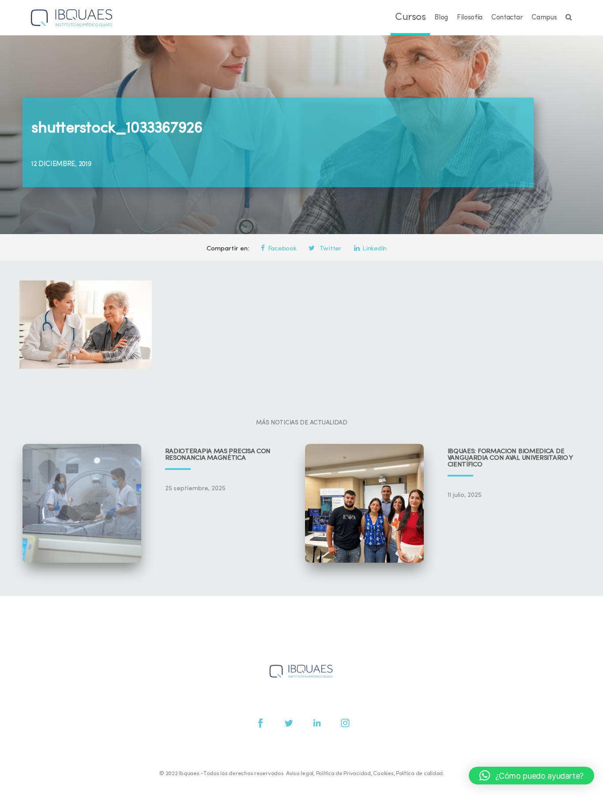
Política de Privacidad (343, 773)
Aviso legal (299, 773)
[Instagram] (345, 723)
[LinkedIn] (317, 723)
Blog (441, 17)
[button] (531, 775)
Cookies (383, 773)
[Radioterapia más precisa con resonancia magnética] (82, 503)
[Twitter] (288, 723)
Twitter (330, 249)
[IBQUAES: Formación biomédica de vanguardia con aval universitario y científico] (364, 503)
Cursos (410, 17)
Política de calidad (419, 773)
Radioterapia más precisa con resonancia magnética (218, 455)
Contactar (507, 17)
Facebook (282, 249)
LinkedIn (374, 249)
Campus (544, 17)
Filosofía (469, 17)
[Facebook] (260, 723)
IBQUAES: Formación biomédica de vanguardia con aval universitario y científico (510, 458)
